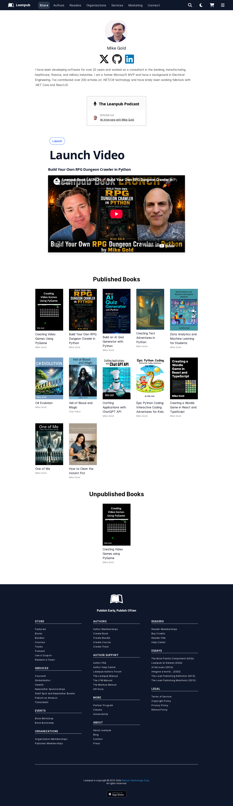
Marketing (135, 5)
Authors (58, 5)
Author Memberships (105, 629)
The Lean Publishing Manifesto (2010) (173, 680)
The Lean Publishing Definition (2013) (173, 676)
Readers (75, 5)
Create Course (102, 642)
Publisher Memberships (49, 743)
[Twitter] (104, 59)
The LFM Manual (102, 680)
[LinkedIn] (129, 59)
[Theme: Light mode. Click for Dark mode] (201, 5)
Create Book (100, 633)
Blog (95, 734)
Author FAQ (99, 662)
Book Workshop (44, 718)
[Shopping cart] (212, 5)
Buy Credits (158, 633)
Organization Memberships (51, 739)
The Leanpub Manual (105, 676)
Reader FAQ (158, 638)
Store (44, 5)
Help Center (158, 642)
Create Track (101, 646)
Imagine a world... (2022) (166, 671)
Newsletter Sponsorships (50, 689)
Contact (97, 739)
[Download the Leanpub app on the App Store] (116, 794)
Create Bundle (101, 638)
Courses (40, 642)
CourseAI (40, 676)
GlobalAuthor (43, 680)
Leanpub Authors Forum (107, 671)
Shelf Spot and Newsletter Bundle (55, 693)
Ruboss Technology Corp (135, 780)
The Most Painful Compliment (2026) (172, 658)
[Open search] (190, 5)
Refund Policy (159, 709)
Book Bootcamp (44, 722)
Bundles (39, 638)
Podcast (40, 651)
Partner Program (103, 705)
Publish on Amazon (46, 697)
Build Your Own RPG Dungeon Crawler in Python (89, 169)
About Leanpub (102, 730)
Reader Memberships (164, 629)
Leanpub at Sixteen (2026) (166, 662)
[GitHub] (117, 59)
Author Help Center (104, 667)
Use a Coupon (43, 655)
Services (117, 5)
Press (96, 743)
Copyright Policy (161, 701)
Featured (40, 629)
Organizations (96, 5)
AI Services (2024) (162, 667)
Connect (154, 5)
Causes (97, 709)
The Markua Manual (104, 684)
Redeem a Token (45, 659)
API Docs (98, 689)
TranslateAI (41, 702)
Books (38, 633)
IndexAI (39, 684)
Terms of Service (161, 696)
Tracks (39, 646)
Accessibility (100, 714)
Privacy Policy (159, 705)
